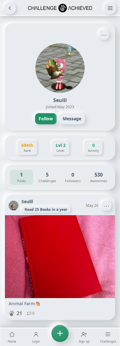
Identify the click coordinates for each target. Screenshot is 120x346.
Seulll (27, 201)
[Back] (10, 8)
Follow (46, 119)
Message (72, 119)
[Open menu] (110, 8)
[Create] (60, 336)
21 (19, 313)
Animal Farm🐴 (24, 303)
